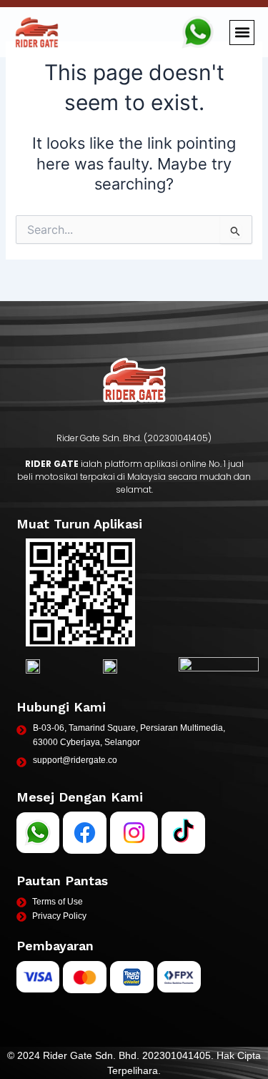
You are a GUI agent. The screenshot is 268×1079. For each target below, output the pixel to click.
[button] (241, 32)
